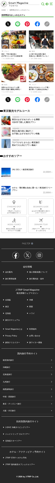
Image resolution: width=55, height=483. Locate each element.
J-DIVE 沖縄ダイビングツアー (17, 427)
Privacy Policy (11, 336)
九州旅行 (6, 382)
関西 (31, 307)
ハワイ (32, 313)
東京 (7, 307)
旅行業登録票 (10, 279)
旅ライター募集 (35, 342)
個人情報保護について (38, 272)
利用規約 (33, 329)
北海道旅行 (7, 374)
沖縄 (31, 300)
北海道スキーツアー (13, 441)
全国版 (8, 300)
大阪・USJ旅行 (9, 411)
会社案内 (9, 272)
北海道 (8, 313)
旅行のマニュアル (12, 320)
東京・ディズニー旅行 (12, 404)
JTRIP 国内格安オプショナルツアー (20, 464)
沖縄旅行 (6, 367)
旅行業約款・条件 (36, 279)
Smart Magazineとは (13, 329)
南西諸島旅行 (8, 389)
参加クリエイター (12, 342)
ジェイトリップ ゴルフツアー (17, 434)
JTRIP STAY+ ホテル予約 (16, 458)
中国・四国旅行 (9, 397)
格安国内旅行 (8, 360)
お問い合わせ (34, 336)
